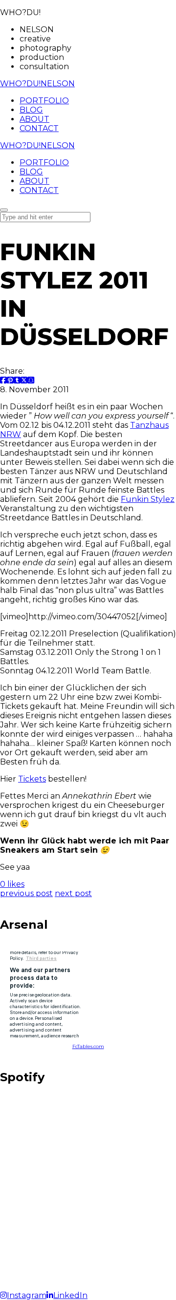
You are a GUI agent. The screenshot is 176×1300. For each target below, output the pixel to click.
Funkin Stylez (148, 499)
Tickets (32, 779)
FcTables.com (88, 1046)
